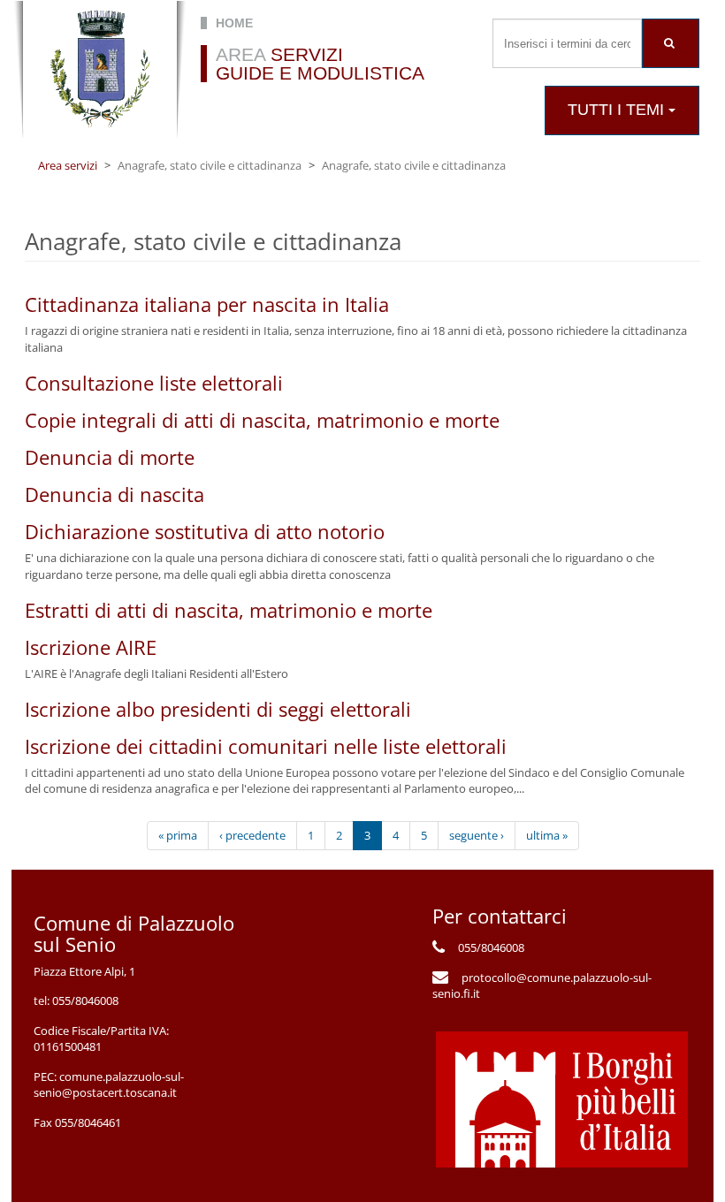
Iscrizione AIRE (90, 647)
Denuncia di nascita (114, 494)
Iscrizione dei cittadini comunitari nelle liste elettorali (266, 746)
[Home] (100, 69)
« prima (177, 835)
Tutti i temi (618, 109)
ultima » (547, 835)
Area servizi (67, 165)
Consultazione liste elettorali (154, 382)
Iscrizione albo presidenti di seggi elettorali (218, 709)
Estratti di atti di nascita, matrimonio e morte (228, 610)
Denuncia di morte (110, 457)
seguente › (476, 835)
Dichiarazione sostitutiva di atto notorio (205, 531)
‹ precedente (252, 835)
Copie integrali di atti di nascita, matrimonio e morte (262, 420)
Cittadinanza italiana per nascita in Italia (207, 304)
